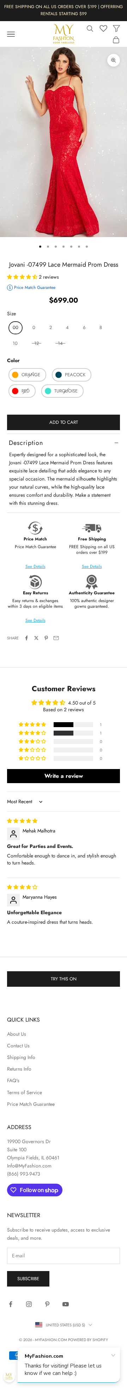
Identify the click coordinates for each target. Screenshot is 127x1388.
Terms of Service (24, 1092)
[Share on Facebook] (26, 638)
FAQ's (13, 1080)
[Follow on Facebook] (10, 1304)
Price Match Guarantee (31, 1104)
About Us (16, 1033)
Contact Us (18, 1045)
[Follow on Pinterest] (47, 1304)
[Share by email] (56, 638)
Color (13, 360)
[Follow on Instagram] (28, 1304)
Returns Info (19, 1068)
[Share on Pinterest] (46, 638)
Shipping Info (21, 1057)
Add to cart (63, 422)
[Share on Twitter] (36, 638)
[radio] (15, 327)
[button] (23, 276)
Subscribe (28, 1278)
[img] (22, 820)
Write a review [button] (63, 776)
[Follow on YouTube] (65, 1304)
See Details (92, 566)
